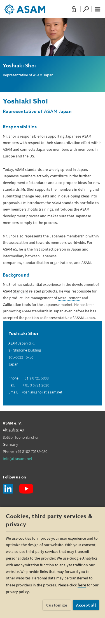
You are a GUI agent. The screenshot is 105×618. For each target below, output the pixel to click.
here (82, 585)
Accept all (86, 605)
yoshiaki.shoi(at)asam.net (42, 392)
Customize (56, 605)
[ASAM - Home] (24, 7)
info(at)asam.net (17, 458)
